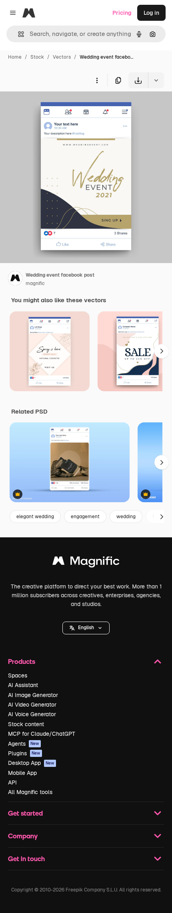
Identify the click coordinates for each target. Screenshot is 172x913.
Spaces (17, 675)
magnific (35, 283)
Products (21, 661)
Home (15, 57)
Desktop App (31, 762)
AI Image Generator (33, 695)
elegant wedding (35, 516)
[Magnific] (86, 563)
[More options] (97, 80)
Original (51, 107)
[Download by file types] (156, 80)
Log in (151, 12)
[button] (86, 628)
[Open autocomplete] (18, 34)
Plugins (24, 753)
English (86, 627)
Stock (37, 57)
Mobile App (22, 772)
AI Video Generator (32, 704)
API (12, 782)
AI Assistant (23, 685)
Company (23, 836)
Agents (23, 743)
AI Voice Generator (32, 714)
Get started (25, 813)
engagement (85, 516)
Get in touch (26, 858)
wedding (126, 516)
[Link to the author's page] (15, 279)
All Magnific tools (30, 792)
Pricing (122, 12)
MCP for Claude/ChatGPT (41, 733)
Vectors (62, 57)
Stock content (26, 724)
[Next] (161, 351)
